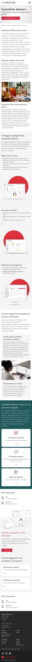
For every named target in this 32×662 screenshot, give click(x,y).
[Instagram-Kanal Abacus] (6, 653)
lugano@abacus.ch (6, 627)
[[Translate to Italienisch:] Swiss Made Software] (16, 657)
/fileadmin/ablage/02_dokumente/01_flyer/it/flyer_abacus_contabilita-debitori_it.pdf (16, 601)
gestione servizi (7, 120)
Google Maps (4, 625)
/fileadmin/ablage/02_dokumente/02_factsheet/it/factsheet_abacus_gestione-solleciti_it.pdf (16, 503)
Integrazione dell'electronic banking (13, 271)
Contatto (3, 630)
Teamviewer (4, 641)
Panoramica (16, 438)
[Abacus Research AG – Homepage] (8, 2)
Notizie (18, 639)
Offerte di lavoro (20, 644)
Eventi (17, 641)
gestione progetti (23, 118)
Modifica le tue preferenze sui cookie (10, 649)
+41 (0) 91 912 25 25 (6, 623)
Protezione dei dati (6, 634)
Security (3, 643)
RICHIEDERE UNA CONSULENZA (10, 18)
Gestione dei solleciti (16, 217)
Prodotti (18, 630)
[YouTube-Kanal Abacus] (10, 653)
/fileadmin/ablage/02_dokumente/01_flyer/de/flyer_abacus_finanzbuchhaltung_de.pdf (16, 498)
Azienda (18, 643)
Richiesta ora (7, 550)
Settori (17, 632)
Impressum (4, 632)
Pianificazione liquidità (16, 583)
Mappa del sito (5, 636)
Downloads (4, 639)
